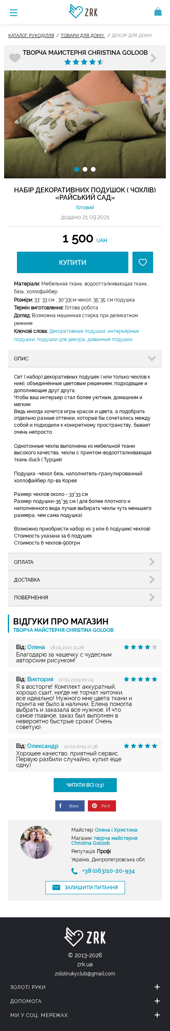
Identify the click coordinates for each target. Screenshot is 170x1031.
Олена (36, 647)
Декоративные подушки (77, 331)
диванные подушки (109, 339)
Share (73, 806)
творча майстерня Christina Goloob (85, 53)
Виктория (40, 679)
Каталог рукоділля (31, 35)
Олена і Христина (116, 830)
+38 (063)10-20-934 (108, 870)
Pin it (106, 806)
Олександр (43, 746)
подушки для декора (61, 339)
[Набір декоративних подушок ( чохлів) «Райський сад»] (85, 124)
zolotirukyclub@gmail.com (85, 974)
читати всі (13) (85, 785)
